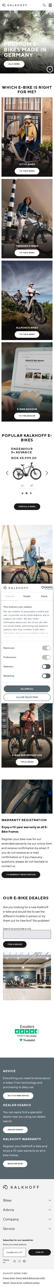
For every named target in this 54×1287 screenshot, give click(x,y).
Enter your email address (15, 1245)
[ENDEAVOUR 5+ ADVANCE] (27, 470)
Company (11, 1219)
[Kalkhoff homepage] (14, 5)
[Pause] (49, 69)
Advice (8, 1210)
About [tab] (44, 596)
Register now (15, 1164)
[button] (44, 5)
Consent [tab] (9, 596)
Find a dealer (15, 944)
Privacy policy (9, 1278)
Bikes (7, 1200)
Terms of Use (16, 1283)
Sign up (40, 1252)
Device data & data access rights (30, 1278)
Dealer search (15, 1130)
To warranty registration (21, 875)
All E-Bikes (14, 64)
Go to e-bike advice (18, 1096)
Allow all (27, 689)
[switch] (46, 657)
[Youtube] (19, 1261)
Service (9, 1228)
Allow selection (27, 697)
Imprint (6, 1283)
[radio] (22, 493)
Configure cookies (31, 1283)
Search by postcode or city (17, 928)
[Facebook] (24, 1261)
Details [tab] (27, 596)
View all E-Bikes (27, 506)
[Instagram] (14, 1261)
